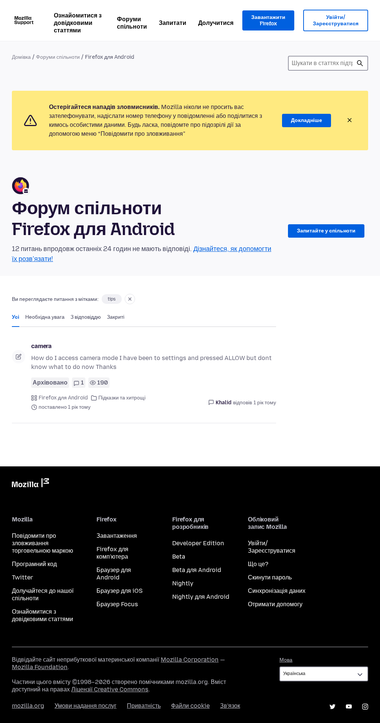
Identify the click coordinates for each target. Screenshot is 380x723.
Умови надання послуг (86, 705)
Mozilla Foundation (40, 667)
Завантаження (116, 535)
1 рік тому (264, 402)
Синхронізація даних (276, 590)
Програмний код (34, 564)
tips (112, 299)
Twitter (22, 577)
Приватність (144, 705)
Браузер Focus (117, 604)
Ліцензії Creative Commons (109, 689)
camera (41, 346)
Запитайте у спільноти (326, 231)
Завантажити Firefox (268, 20)
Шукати (360, 63)
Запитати (172, 22)
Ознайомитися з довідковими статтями (78, 23)
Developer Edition (198, 543)
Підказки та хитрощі (121, 398)
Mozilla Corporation (190, 659)
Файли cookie (190, 705)
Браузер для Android (113, 573)
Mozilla (30, 484)
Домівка (21, 57)
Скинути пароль (270, 577)
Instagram (365, 707)
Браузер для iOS (119, 590)
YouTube (349, 707)
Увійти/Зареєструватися (335, 20)
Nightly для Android (200, 596)
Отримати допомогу (275, 604)
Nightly (182, 583)
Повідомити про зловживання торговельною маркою (42, 543)
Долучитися (215, 22)
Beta (178, 556)
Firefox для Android (63, 398)
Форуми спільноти (132, 23)
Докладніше (306, 120)
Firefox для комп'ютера (112, 553)
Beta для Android (196, 569)
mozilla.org (28, 705)
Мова (285, 660)
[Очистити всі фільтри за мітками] (130, 299)
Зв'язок (230, 705)
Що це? (258, 564)
